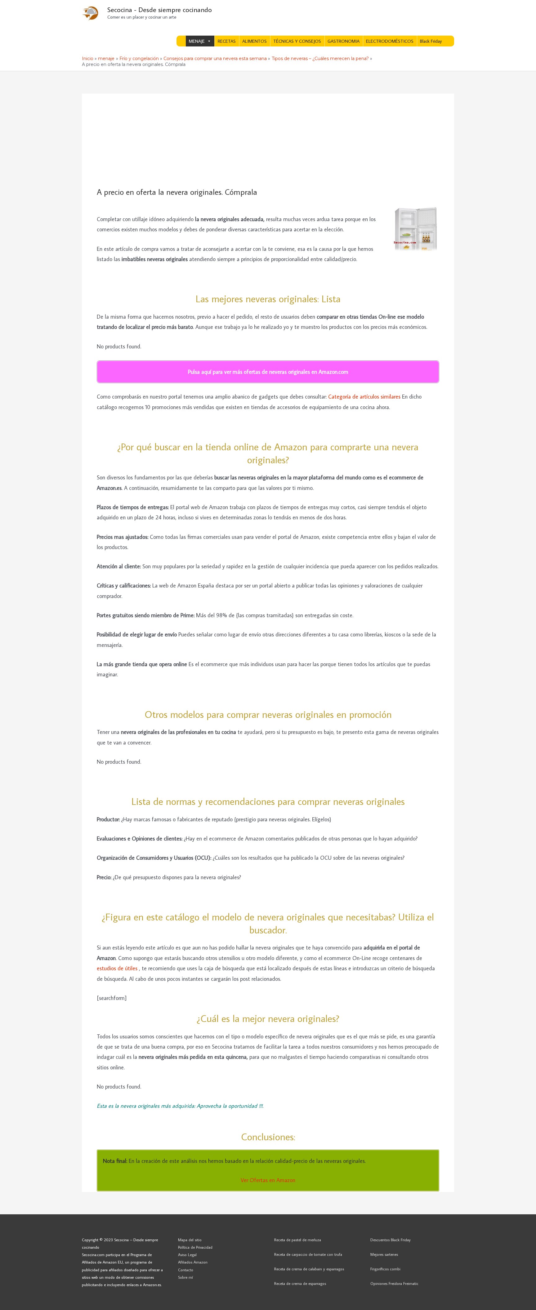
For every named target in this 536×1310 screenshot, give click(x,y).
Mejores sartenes (384, 1254)
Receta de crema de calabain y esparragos (309, 1268)
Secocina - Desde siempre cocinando (159, 9)
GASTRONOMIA (344, 41)
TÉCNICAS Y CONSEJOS (297, 41)
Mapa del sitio (190, 1239)
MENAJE (197, 41)
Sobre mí (185, 1277)
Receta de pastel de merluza (297, 1239)
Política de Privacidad (195, 1247)
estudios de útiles (118, 968)
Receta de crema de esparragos (300, 1283)
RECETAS (227, 41)
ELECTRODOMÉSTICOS (389, 41)
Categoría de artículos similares (364, 396)
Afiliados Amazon (193, 1262)
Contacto (185, 1269)
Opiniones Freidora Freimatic (394, 1283)
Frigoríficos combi (385, 1268)
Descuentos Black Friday (390, 1239)
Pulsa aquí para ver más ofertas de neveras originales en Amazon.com (268, 371)
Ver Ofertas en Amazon (268, 1180)
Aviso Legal (187, 1254)
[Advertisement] (268, 140)
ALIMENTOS (254, 41)
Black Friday (431, 41)
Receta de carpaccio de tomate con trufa (308, 1254)
